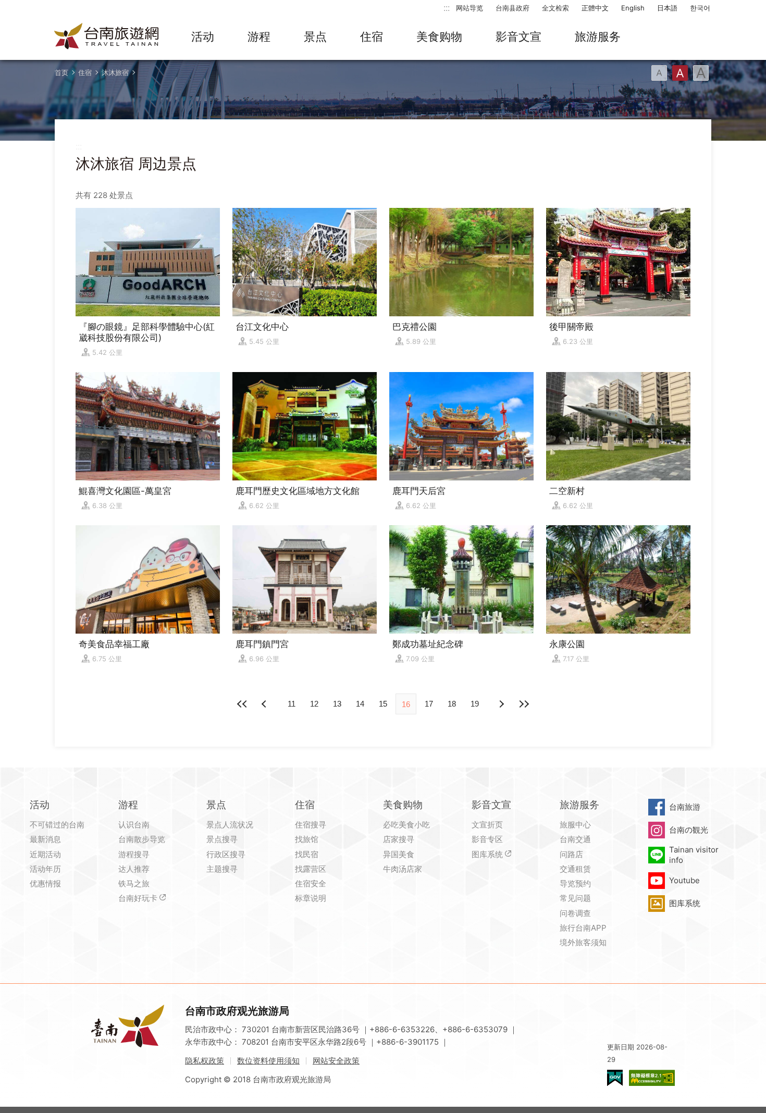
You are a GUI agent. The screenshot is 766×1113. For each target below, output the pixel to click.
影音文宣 (518, 36)
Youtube (684, 880)
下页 (265, 704)
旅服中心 (575, 825)
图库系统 (487, 854)
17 (429, 703)
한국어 (700, 8)
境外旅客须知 (583, 942)
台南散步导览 (141, 839)
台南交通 (575, 839)
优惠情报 (45, 883)
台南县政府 (512, 8)
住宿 (371, 36)
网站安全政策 (336, 1061)
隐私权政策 (204, 1061)
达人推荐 (134, 869)
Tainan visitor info (694, 855)
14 (360, 703)
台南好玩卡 (137, 898)
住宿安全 (310, 883)
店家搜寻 (398, 839)
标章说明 (310, 898)
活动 (202, 36)
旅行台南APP (583, 928)
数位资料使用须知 (268, 1061)
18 (452, 703)
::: (446, 8)
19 (475, 703)
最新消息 (45, 839)
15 (383, 703)
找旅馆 (306, 839)
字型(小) (659, 73)
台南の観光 (688, 830)
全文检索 (555, 8)
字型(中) (680, 73)
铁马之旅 (134, 883)
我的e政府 (615, 1078)
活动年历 (45, 869)
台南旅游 (684, 807)
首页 (61, 72)
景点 (315, 36)
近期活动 (45, 854)
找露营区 (310, 869)
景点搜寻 (222, 839)
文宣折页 (487, 825)
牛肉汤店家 (402, 869)
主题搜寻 (222, 869)
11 (291, 703)
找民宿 (306, 854)
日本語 (667, 8)
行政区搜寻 (225, 854)
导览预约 (575, 883)
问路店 (571, 854)
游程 (259, 36)
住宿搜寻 (310, 825)
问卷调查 (575, 913)
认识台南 (134, 825)
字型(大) (701, 73)
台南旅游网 (107, 37)
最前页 (242, 704)
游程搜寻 (134, 854)
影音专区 (487, 839)
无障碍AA (652, 1078)
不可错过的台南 (57, 825)
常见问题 (575, 898)
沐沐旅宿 (115, 72)
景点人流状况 (229, 825)
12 (314, 703)
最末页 (523, 704)
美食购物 (439, 36)
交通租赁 (575, 869)
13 (337, 703)
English (633, 8)
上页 (500, 704)
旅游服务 (598, 36)
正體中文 (595, 8)
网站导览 (469, 8)
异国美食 (398, 854)
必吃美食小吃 (406, 825)
